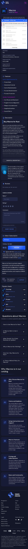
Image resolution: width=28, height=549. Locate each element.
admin (19, 257)
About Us (17, 507)
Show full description (13, 160)
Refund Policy (4, 521)
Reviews (17, 509)
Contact (17, 505)
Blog (2, 509)
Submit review (9, 229)
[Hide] (26, 20)
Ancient (8, 309)
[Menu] (2, 20)
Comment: (5, 210)
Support (21, 280)
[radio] (4, 206)
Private (8, 299)
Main (2, 503)
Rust (16, 12)
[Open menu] (25, 3)
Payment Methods (5, 525)
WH (7, 304)
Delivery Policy (4, 523)
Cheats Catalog (5, 507)
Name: (7, 196)
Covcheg (8, 289)
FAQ (16, 503)
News (2, 505)
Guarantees (4, 511)
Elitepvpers (18, 523)
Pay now (16, 247)
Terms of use (17, 252)
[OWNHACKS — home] (5, 3)
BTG (7, 294)
